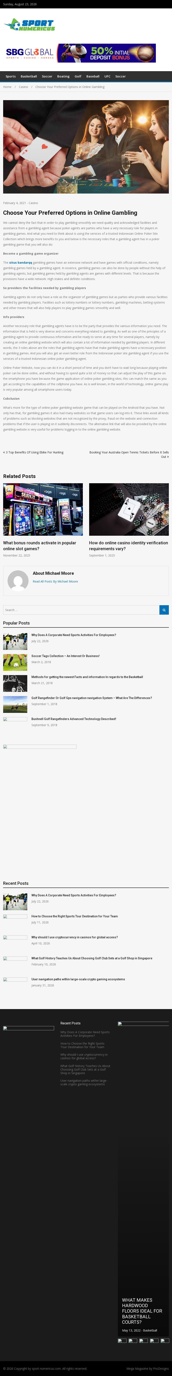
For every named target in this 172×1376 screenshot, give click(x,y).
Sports (11, 76)
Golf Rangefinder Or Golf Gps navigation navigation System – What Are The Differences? (91, 698)
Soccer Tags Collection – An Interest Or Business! (65, 656)
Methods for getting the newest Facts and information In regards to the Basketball (87, 677)
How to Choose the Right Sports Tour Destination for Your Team (74, 916)
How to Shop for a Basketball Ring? (142, 1319)
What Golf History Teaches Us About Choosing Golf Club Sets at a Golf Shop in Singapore (91, 958)
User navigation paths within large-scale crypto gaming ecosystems (78, 979)
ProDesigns (161, 1369)
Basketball (29, 76)
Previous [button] (6, 522)
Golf (78, 76)
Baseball (92, 76)
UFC (107, 76)
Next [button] (166, 522)
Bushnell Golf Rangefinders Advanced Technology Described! (73, 719)
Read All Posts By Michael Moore (55, 581)
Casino (33, 203)
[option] (43, 520)
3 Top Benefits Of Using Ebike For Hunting (34, 452)
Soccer (47, 76)
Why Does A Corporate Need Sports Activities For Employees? (73, 635)
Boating (63, 76)
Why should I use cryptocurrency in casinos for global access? (74, 937)
